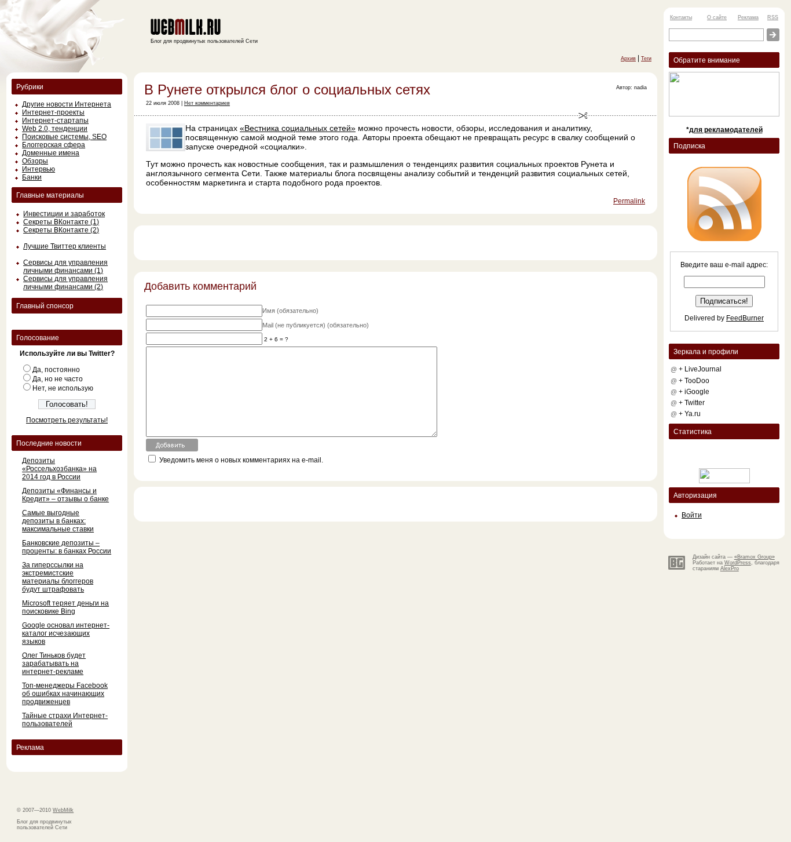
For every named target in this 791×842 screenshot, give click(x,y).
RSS (772, 17)
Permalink (629, 201)
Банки (32, 177)
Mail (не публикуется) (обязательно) (315, 325)
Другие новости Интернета (66, 104)
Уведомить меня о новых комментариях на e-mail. (241, 460)
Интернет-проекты (53, 112)
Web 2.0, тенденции (54, 129)
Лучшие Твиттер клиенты (64, 246)
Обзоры (35, 161)
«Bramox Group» (754, 557)
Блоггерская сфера (53, 145)
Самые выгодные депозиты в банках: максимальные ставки (58, 521)
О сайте (717, 17)
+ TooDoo (694, 381)
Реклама (748, 17)
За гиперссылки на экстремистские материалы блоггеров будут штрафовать (57, 577)
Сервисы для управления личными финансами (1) (65, 266)
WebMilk (63, 810)
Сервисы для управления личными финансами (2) (65, 283)
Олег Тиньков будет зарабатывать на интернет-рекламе (54, 663)
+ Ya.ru (690, 414)
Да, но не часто (57, 379)
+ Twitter (692, 403)
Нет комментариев (207, 103)
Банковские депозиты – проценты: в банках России (66, 547)
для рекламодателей (726, 130)
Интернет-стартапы (55, 120)
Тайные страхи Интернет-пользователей (65, 720)
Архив (628, 58)
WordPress (737, 563)
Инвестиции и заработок (64, 214)
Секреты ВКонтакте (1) (61, 222)
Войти (692, 515)
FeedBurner (745, 318)
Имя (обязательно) (290, 310)
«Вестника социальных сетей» (298, 128)
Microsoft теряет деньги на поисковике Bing (65, 607)
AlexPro (729, 568)
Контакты (681, 17)
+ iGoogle (694, 392)
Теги (646, 58)
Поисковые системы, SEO (64, 137)
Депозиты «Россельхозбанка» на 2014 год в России (59, 469)
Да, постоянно (56, 370)
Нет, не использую (62, 388)
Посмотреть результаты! (67, 420)
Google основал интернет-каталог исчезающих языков (65, 633)
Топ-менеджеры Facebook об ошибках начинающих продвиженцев (65, 693)
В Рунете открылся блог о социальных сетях (287, 89)
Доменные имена (50, 153)
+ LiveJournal (700, 369)
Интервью (38, 169)
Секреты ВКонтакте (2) (61, 230)
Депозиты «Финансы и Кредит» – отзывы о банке (65, 495)
